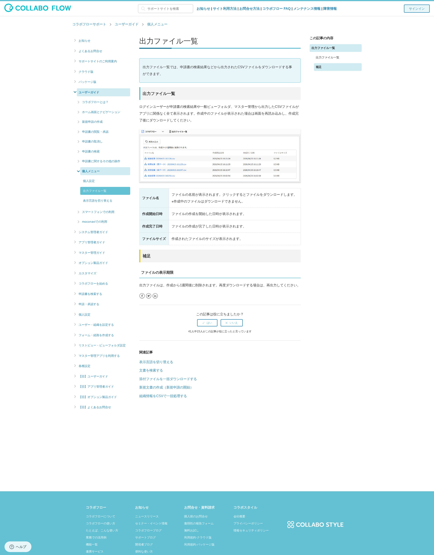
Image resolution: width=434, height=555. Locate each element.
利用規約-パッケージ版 (199, 544)
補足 (319, 67)
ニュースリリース (147, 516)
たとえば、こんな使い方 (102, 530)
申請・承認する (89, 304)
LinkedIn (155, 296)
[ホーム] (37, 11)
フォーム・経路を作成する (96, 335)
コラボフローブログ (148, 530)
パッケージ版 (87, 82)
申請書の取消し (92, 141)
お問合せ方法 (249, 8)
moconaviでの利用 (94, 221)
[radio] (207, 322)
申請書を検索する (90, 294)
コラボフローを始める (93, 283)
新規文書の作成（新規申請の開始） (166, 387)
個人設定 (89, 181)
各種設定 (84, 366)
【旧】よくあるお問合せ (95, 407)
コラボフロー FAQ (276, 8)
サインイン (417, 8)
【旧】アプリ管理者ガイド (96, 386)
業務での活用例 (96, 537)
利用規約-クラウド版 (198, 537)
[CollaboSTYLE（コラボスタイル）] (315, 522)
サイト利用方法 (225, 8)
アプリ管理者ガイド (92, 242)
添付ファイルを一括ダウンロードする (168, 379)
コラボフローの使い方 (100, 523)
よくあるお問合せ (90, 51)
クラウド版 (86, 71)
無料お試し (191, 530)
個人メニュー (157, 24)
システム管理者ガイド (93, 232)
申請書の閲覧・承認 (95, 131)
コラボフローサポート (89, 24)
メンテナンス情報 (307, 8)
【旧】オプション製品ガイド (98, 397)
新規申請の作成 (92, 121)
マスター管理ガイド (92, 252)
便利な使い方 (144, 551)
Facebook (142, 296)
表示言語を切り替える (97, 200)
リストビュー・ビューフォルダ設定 (102, 345)
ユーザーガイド (127, 24)
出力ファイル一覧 (94, 191)
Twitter (148, 296)
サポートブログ (145, 537)
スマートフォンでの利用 (98, 212)
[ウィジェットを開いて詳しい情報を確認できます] (18, 547)
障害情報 (330, 8)
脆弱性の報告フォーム (199, 523)
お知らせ (203, 8)
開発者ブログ (144, 544)
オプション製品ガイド (93, 263)
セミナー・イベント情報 (151, 523)
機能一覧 (92, 544)
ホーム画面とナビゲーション (101, 112)
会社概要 (239, 516)
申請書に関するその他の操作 (101, 161)
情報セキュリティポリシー (251, 530)
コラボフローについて (100, 516)
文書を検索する (151, 370)
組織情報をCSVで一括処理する (163, 396)
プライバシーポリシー (248, 523)
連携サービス (95, 551)
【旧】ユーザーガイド (93, 376)
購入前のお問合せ (196, 516)
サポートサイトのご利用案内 (98, 61)
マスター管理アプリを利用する (99, 355)
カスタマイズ (87, 273)
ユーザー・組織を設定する (96, 324)
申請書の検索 (91, 151)
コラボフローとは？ (95, 102)
